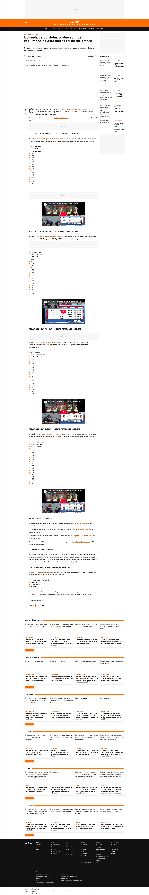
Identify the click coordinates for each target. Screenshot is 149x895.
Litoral (79, 28)
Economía (98, 854)
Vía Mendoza (69, 854)
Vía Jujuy (68, 844)
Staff (37, 880)
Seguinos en (91, 56)
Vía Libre (113, 851)
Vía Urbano (114, 844)
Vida (97, 865)
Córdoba (53, 28)
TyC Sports (94, 891)
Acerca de (39, 878)
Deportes (98, 860)
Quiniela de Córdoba (46, 572)
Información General (102, 856)
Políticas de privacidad (42, 874)
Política (98, 852)
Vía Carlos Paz (55, 844)
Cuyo (85, 28)
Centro (67, 28)
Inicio (47, 28)
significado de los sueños (80, 523)
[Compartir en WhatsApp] (25, 114)
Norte (73, 28)
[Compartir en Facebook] (25, 110)
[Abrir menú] (39, 22)
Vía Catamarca (70, 849)
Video (36, 34)
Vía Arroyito (54, 847)
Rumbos (113, 853)
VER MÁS (28, 650)
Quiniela (44, 605)
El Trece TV (62, 891)
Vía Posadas (84, 844)
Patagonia (91, 28)
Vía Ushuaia (99, 844)
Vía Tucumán (69, 847)
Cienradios (86, 891)
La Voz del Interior (105, 891)
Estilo (97, 862)
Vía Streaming (115, 847)
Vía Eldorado (84, 847)
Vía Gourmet (114, 849)
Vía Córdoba (28, 34)
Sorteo (32, 605)
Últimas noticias (100, 849)
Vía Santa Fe (84, 853)
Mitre (69, 891)
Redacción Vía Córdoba (34, 56)
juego (64, 554)
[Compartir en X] (25, 118)
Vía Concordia (85, 860)
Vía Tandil (53, 849)
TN (56, 891)
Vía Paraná (84, 857)
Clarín (52, 891)
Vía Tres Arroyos (55, 851)
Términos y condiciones (42, 872)
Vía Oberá (83, 851)
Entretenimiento (100, 858)
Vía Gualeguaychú (86, 862)
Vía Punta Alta (55, 853)
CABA (37, 849)
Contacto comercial (41, 876)
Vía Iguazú (83, 849)
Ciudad (79, 891)
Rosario (60, 28)
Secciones (100, 28)
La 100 (74, 891)
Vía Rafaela (84, 855)
